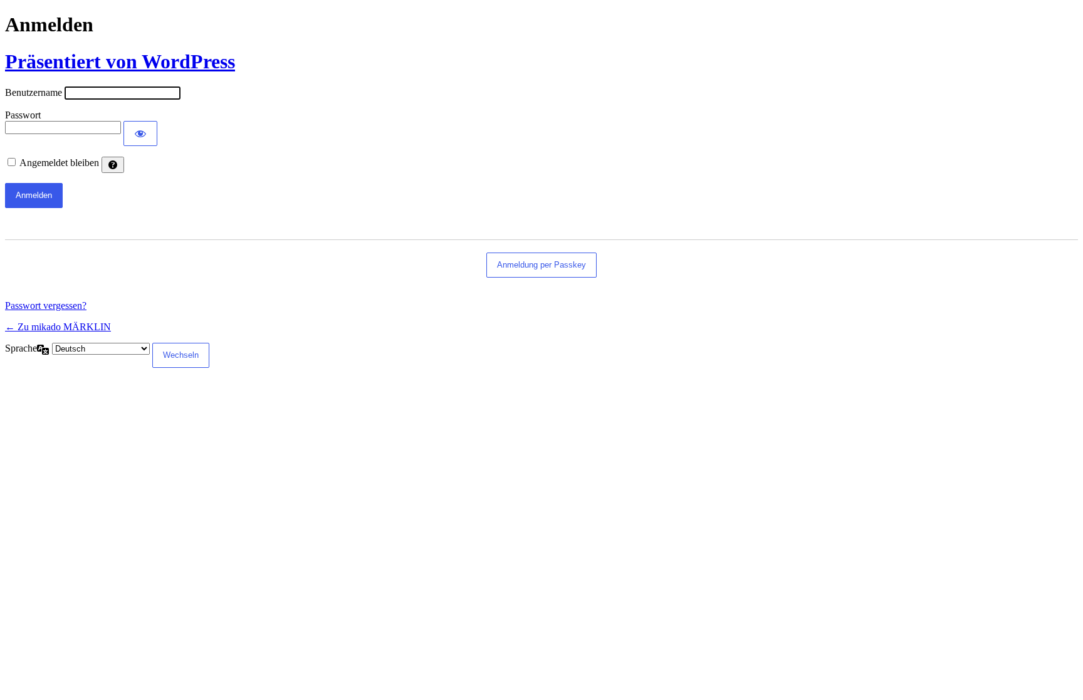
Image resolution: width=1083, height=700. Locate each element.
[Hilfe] (113, 165)
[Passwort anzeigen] (140, 133)
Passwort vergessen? (45, 305)
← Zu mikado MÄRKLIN (58, 326)
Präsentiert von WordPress (120, 61)
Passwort (23, 115)
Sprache (21, 348)
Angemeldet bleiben (59, 162)
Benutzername (33, 92)
